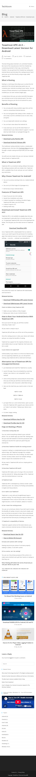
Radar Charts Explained (7, 682)
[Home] (2, 17)
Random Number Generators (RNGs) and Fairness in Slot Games (18, 676)
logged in (11, 658)
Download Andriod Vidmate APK (15, 142)
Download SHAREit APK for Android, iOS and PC (18, 622)
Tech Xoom (7, 56)
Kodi (3, 731)
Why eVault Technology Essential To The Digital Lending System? (18, 673)
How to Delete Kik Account (13, 538)
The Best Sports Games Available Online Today (13, 679)
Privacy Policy (21, 772)
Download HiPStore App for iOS (14, 419)
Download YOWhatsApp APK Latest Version (18, 300)
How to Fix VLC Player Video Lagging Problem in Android (18, 644)
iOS (3, 728)
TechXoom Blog (23, 148)
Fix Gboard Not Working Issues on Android (18, 596)
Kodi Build (4, 734)
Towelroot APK (8, 568)
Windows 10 (5, 746)
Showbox (4, 740)
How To (4, 722)
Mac (3, 737)
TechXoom (7, 6)
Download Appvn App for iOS (13, 534)
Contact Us (14, 772)
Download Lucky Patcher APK (13, 139)
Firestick (4, 719)
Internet (4, 725)
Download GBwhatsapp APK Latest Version (18, 303)
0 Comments (8, 58)
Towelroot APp (16, 568)
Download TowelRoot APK (18, 228)
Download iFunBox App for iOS (14, 423)
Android (28, 56)
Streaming (4, 743)
